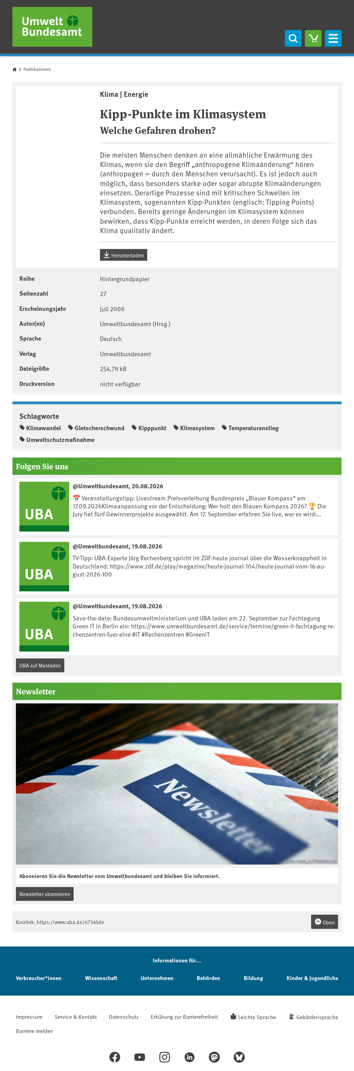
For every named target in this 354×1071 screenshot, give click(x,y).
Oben (328, 922)
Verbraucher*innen (39, 978)
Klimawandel (43, 427)
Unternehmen (157, 978)
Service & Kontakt (76, 1016)
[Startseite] (52, 27)
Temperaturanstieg (254, 427)
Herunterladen (127, 255)
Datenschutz (124, 1016)
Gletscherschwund (99, 427)
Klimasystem (197, 427)
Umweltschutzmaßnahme (60, 439)
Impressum (29, 1016)
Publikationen (37, 69)
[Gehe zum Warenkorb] (313, 38)
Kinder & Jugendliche (312, 978)
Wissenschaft (101, 978)
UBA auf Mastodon (40, 665)
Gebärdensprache (317, 1017)
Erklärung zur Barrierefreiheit (184, 1016)
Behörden (208, 978)
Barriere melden (34, 1030)
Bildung (253, 978)
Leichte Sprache (257, 1017)
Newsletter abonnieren (44, 893)
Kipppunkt (152, 427)
